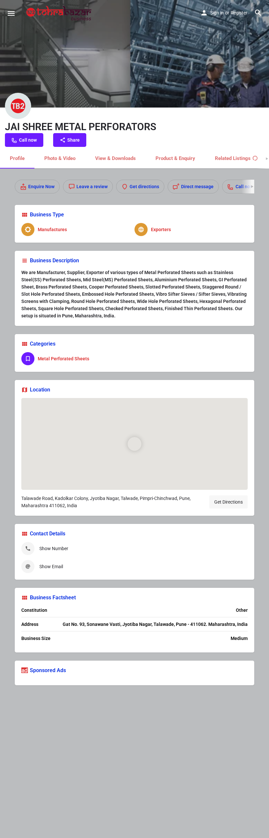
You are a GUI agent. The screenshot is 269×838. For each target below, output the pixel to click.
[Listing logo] (18, 106)
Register (239, 12)
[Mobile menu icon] (11, 13)
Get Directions (228, 502)
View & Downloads (115, 158)
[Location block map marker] (134, 444)
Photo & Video (59, 158)
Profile (17, 158)
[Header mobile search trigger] (258, 13)
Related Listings (233, 158)
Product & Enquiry (175, 158)
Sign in (217, 12)
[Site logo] (60, 13)
